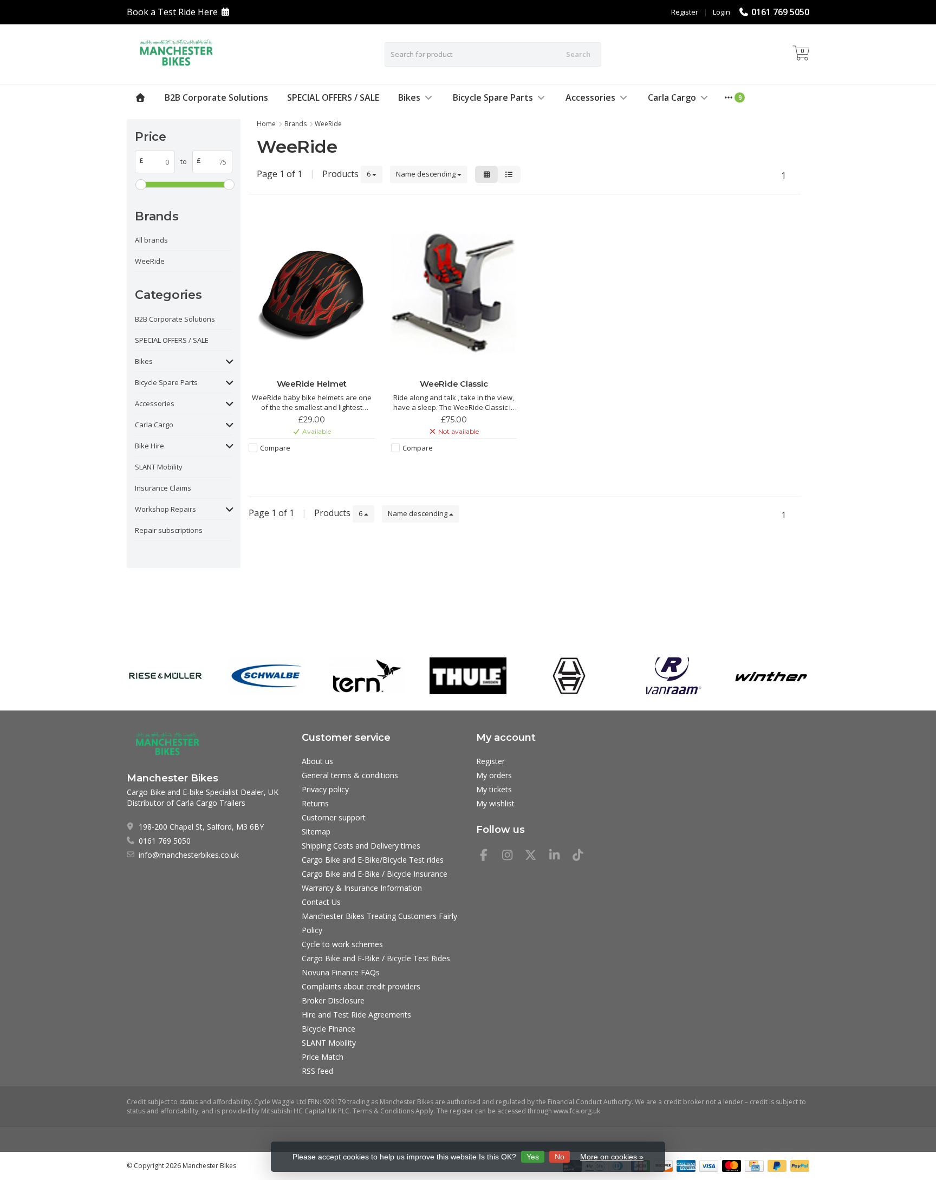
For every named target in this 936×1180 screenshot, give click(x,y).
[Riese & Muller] (165, 675)
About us (317, 761)
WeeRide (150, 261)
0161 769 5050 (780, 12)
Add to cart (306, 467)
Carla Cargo (672, 97)
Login (721, 12)
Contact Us (321, 902)
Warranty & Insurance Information (362, 888)
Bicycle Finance (328, 1028)
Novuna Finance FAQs (341, 972)
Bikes (409, 97)
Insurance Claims (163, 488)
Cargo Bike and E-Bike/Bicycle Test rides (373, 860)
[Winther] (771, 675)
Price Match (322, 1057)
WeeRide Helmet (312, 384)
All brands (151, 240)
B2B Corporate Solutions (216, 97)
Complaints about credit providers (361, 986)
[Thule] (468, 675)
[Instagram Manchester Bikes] (512, 856)
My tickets (494, 789)
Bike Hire (149, 446)
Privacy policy (325, 789)
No (559, 1156)
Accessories (590, 97)
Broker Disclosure (333, 1000)
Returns (315, 803)
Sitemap (316, 831)
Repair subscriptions (169, 530)
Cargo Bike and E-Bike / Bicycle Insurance (374, 874)
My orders (494, 775)
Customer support (334, 817)
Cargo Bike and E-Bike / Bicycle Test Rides (376, 958)
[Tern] (367, 675)
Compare (275, 448)
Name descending (426, 174)
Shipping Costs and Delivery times (361, 845)
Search (578, 54)
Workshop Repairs (165, 509)
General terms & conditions (350, 775)
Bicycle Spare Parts (493, 97)
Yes (532, 1156)
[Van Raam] (670, 675)
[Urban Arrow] (569, 675)
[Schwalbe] (266, 675)
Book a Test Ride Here (172, 12)
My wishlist (495, 803)
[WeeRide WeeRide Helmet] (312, 293)
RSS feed (317, 1071)
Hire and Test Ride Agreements (356, 1014)
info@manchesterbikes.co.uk (189, 855)
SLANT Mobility (159, 467)
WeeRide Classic (453, 384)
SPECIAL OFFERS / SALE (333, 97)
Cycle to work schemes (342, 944)
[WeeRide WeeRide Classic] (454, 293)
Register (684, 12)
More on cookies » (612, 1156)
